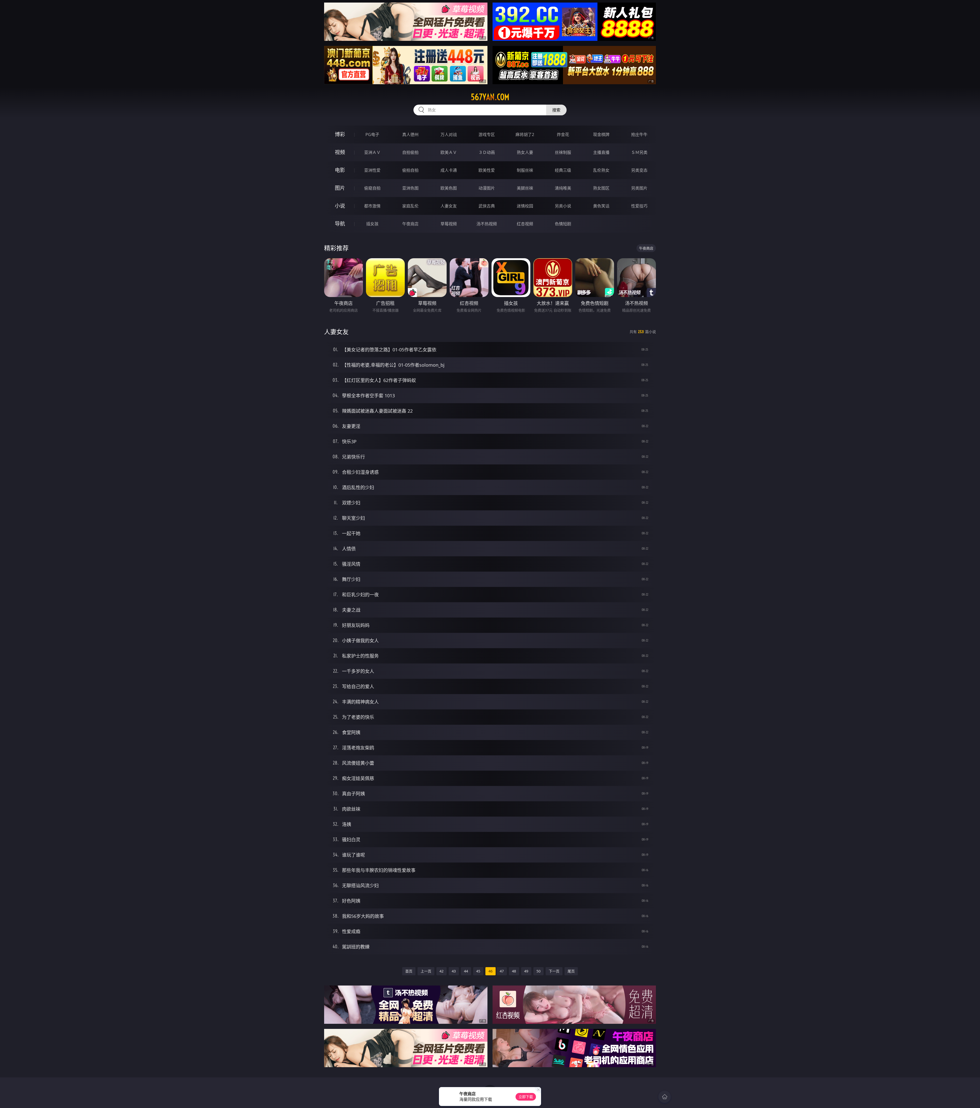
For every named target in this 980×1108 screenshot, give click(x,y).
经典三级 (563, 170)
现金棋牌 (601, 134)
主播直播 (601, 152)
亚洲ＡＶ (372, 152)
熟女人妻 (525, 152)
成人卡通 (448, 170)
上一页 (426, 971)
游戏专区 (487, 134)
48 (514, 971)
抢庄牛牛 (639, 134)
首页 (408, 971)
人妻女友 (448, 206)
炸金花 (563, 134)
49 (526, 971)
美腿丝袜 (525, 188)
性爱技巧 (639, 206)
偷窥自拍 (372, 188)
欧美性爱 (487, 170)
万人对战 (448, 134)
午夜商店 (410, 224)
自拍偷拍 (410, 152)
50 (538, 971)
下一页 (554, 971)
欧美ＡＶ (448, 152)
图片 (340, 187)
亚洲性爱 (372, 170)
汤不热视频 (486, 224)
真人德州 (410, 134)
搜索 (556, 110)
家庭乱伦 (410, 206)
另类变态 (639, 170)
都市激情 (372, 206)
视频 (340, 152)
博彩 (340, 134)
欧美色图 (448, 188)
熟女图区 (601, 188)
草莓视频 (448, 224)
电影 (340, 170)
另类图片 (639, 188)
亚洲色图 (410, 188)
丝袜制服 (563, 152)
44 (466, 971)
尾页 (571, 971)
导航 (340, 223)
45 (478, 971)
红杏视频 (525, 224)
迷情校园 (525, 206)
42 (441, 971)
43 (454, 971)
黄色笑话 (601, 206)
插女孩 (372, 224)
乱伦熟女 (601, 170)
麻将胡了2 (525, 134)
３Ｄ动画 (487, 152)
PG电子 (372, 134)
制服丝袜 (525, 170)
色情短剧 (563, 224)
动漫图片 (487, 188)
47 (502, 971)
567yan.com (490, 97)
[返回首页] (664, 1097)
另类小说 (563, 206)
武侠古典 (487, 206)
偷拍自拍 (410, 170)
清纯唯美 (563, 188)
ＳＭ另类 (639, 152)
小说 (340, 205)
